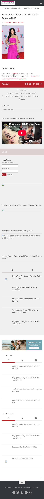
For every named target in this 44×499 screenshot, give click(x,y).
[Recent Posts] (12, 270)
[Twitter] (30, 84)
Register (10, 175)
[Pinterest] (37, 84)
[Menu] (41, 3)
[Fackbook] (26, 84)
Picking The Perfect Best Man (22, 458)
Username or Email (8, 163)
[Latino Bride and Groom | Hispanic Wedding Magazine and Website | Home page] (10, 3)
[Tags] (35, 360)
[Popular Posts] (32, 270)
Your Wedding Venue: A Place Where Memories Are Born (22, 205)
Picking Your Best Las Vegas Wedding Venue (17, 231)
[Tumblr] (33, 84)
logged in (15, 73)
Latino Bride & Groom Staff (14, 22)
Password (5, 169)
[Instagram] (41, 84)
